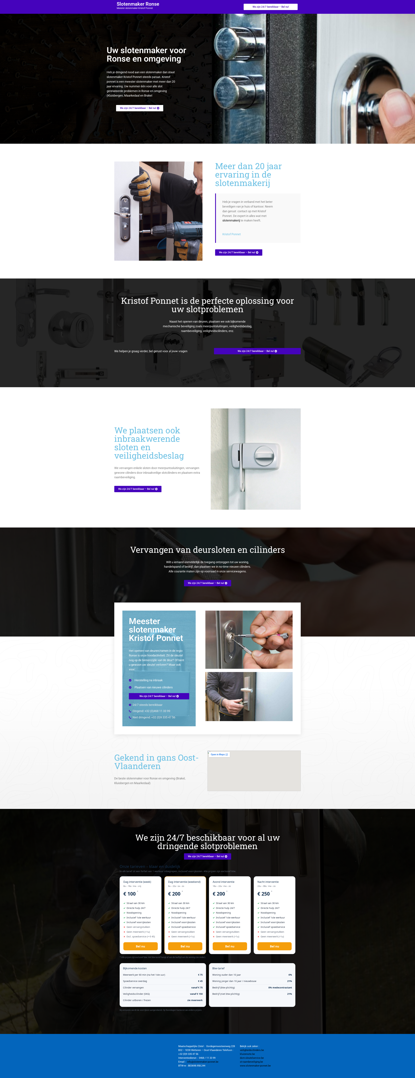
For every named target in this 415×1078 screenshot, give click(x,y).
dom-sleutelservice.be (252, 1057)
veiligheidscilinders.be (252, 1050)
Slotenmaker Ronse (138, 4)
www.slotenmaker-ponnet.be (255, 1065)
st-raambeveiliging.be (251, 1061)
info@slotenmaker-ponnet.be (202, 1061)
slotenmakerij (231, 220)
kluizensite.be (247, 1054)
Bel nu (140, 946)
